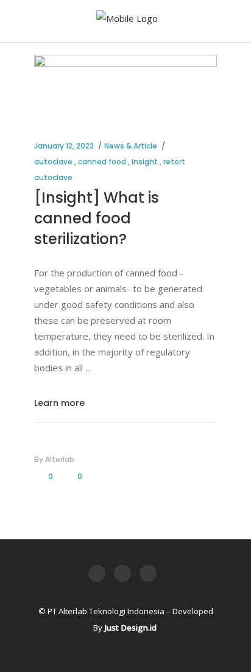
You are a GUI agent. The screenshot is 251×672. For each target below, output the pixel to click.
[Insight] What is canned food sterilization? (96, 218)
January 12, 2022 (64, 146)
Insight (145, 161)
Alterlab (59, 459)
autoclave (53, 161)
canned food (102, 161)
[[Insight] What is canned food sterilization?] (125, 86)
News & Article (130, 146)
